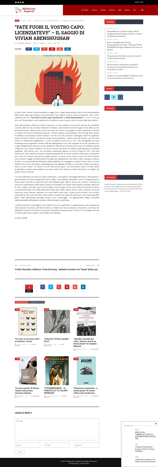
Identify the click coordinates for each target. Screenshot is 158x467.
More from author (37, 302)
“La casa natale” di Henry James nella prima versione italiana (27, 390)
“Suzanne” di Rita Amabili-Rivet (56, 340)
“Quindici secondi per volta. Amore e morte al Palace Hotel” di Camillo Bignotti (85, 342)
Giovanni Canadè (24, 43)
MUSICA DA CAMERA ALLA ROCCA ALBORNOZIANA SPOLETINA (145, 435)
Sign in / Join (139, 2)
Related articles (22, 302)
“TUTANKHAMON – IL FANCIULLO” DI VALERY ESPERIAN (56, 390)
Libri (119, 10)
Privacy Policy (73, 463)
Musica (127, 10)
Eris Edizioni (87, 117)
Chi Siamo (84, 10)
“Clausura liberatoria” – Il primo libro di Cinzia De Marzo (144, 449)
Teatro (94, 10)
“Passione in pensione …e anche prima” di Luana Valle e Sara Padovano (85, 390)
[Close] (156, 423)
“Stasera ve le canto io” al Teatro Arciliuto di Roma (145, 460)
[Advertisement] (57, 238)
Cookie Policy (84, 463)
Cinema (103, 10)
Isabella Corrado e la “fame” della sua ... (78, 269)
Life (134, 10)
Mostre (112, 10)
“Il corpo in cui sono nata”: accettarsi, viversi (27, 340)
